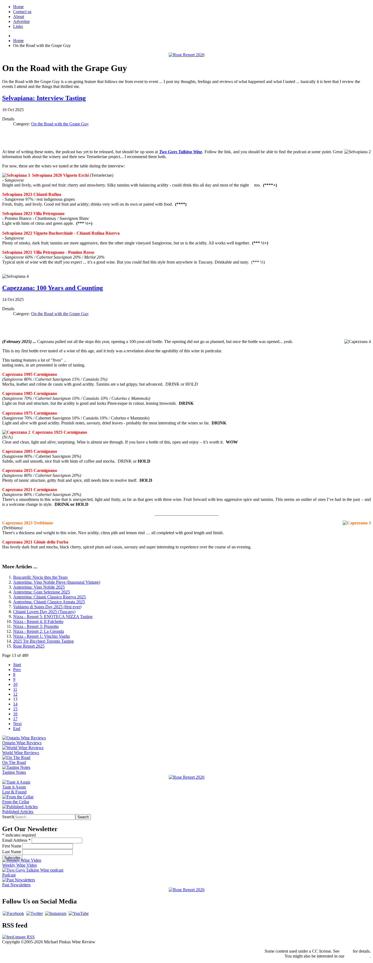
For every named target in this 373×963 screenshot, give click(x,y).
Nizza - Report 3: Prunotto (36, 626)
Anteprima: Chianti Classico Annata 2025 (49, 601)
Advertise (21, 21)
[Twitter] (34, 913)
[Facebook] (13, 913)
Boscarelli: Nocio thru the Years (40, 577)
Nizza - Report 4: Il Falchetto (38, 621)
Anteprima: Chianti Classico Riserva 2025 (49, 597)
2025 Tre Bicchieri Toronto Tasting (43, 641)
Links (18, 26)
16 (15, 713)
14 (15, 704)
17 (15, 718)
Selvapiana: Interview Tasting (44, 98)
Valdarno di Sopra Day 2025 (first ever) (47, 606)
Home (18, 6)
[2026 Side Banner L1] (187, 777)
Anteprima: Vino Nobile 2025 (39, 587)
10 (15, 684)
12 (15, 694)
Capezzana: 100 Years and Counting (52, 287)
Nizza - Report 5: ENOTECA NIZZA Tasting (53, 616)
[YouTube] (78, 913)
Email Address (16, 840)
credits (346, 951)
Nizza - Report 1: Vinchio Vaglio (41, 636)
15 (15, 709)
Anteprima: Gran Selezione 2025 (41, 592)
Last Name (12, 851)
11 (15, 689)
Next (17, 723)
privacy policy (357, 956)
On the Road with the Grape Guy (60, 124)
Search (8, 816)
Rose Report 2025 (29, 646)
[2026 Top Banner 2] (187, 54)
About (18, 16)
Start (17, 664)
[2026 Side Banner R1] (187, 889)
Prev (17, 669)
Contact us (22, 11)
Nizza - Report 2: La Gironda (38, 631)
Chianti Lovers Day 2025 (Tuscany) (44, 611)
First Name (12, 846)
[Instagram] (56, 913)
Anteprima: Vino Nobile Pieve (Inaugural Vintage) (56, 582)
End (16, 728)
